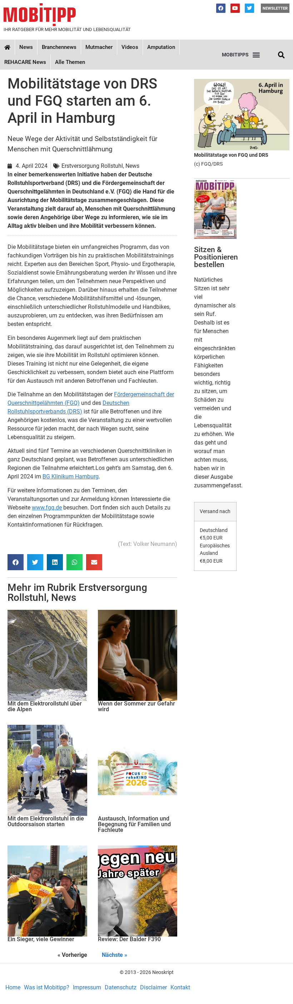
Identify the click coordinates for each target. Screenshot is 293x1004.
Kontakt (180, 987)
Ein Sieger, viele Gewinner (41, 939)
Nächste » (114, 955)
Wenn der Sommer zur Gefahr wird (136, 706)
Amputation (161, 47)
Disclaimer (153, 987)
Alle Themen (70, 62)
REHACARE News (25, 62)
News (26, 47)
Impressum (87, 987)
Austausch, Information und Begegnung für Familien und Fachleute (134, 824)
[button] (241, 55)
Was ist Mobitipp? (46, 987)
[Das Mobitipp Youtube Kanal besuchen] (235, 8)
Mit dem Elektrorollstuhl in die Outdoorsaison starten (46, 821)
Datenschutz (120, 987)
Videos (129, 47)
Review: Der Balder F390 (129, 939)
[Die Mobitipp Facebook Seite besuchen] (221, 8)
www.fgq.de (47, 507)
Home (12, 987)
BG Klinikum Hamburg (71, 476)
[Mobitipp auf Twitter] (249, 8)
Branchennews (59, 47)
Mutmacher (99, 47)
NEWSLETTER (275, 8)
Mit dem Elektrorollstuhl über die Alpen (45, 706)
